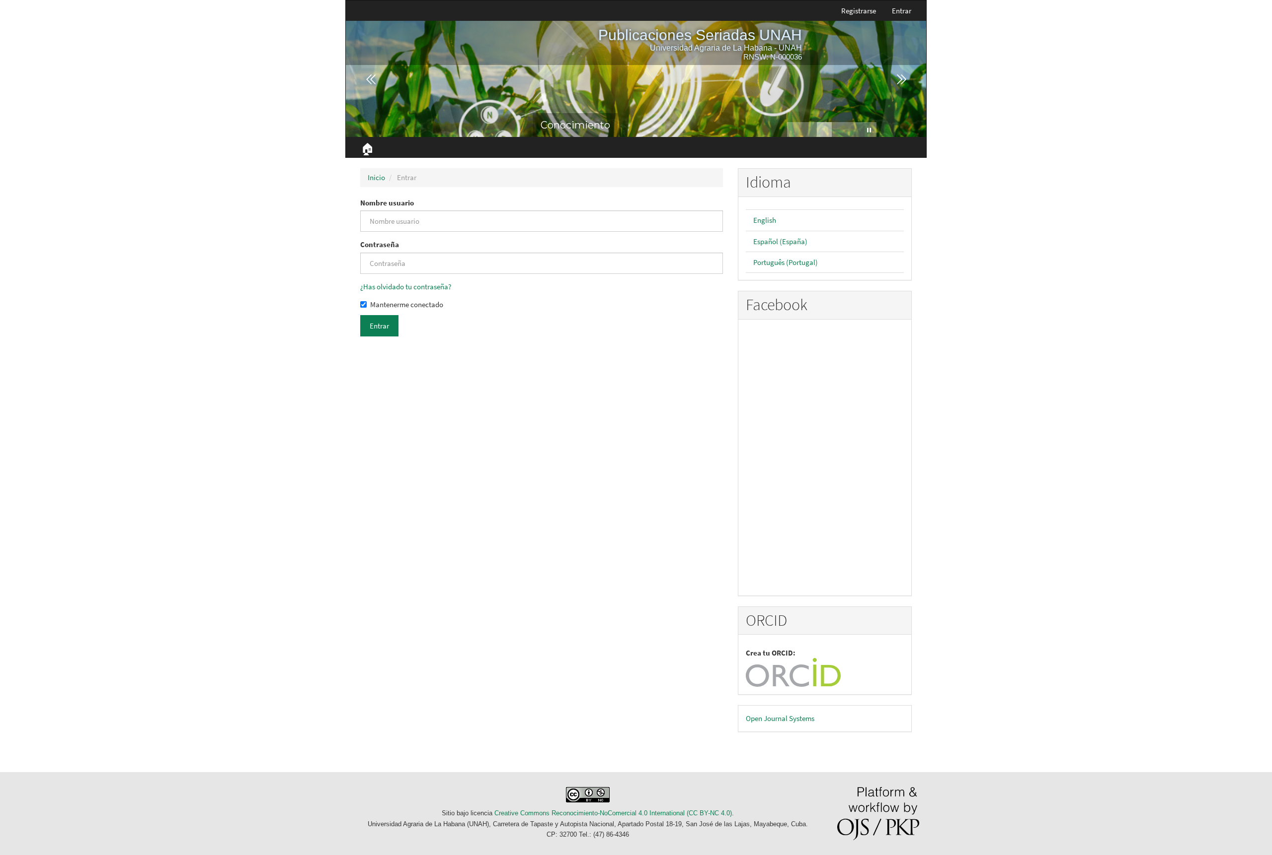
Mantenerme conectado (406, 304)
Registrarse (858, 10)
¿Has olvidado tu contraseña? (405, 286)
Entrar (901, 10)
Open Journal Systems (780, 718)
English (764, 220)
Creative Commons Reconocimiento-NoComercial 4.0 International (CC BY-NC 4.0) (613, 813)
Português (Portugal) (785, 262)
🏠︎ (367, 148)
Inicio (376, 177)
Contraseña (379, 244)
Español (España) (780, 241)
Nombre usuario (387, 202)
